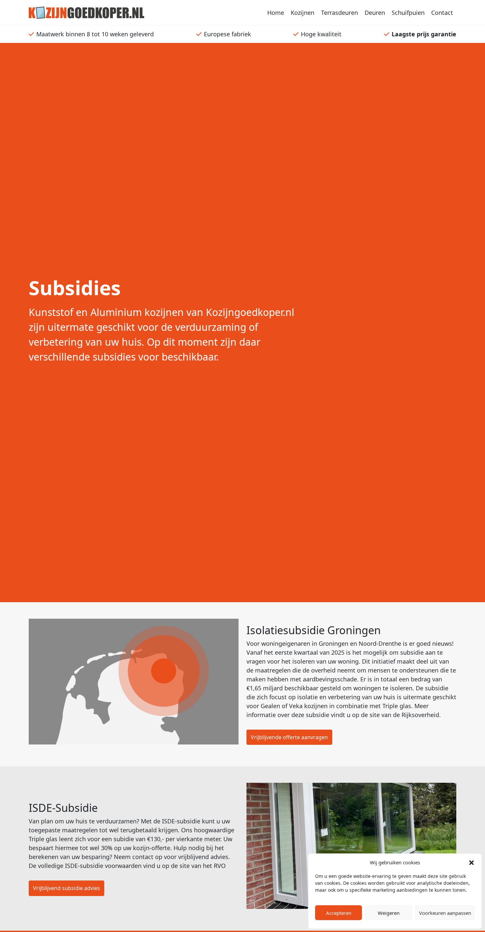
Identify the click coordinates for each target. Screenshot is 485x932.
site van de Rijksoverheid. (405, 715)
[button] (471, 862)
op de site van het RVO (194, 866)
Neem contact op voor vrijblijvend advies (171, 857)
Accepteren (338, 913)
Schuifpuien (408, 13)
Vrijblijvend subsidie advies (66, 888)
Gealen (270, 706)
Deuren (375, 13)
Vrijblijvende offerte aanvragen (289, 737)
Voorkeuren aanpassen (445, 913)
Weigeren (389, 913)
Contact (442, 13)
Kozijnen (302, 13)
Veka (296, 706)
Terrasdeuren (339, 13)
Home (275, 13)
